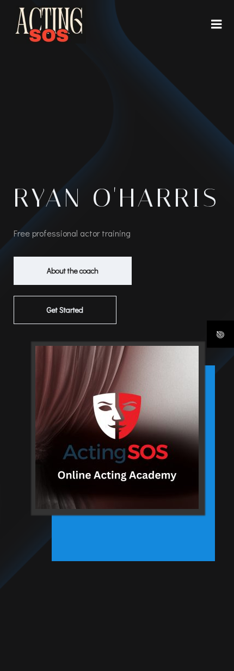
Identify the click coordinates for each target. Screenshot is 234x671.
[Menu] (216, 24)
